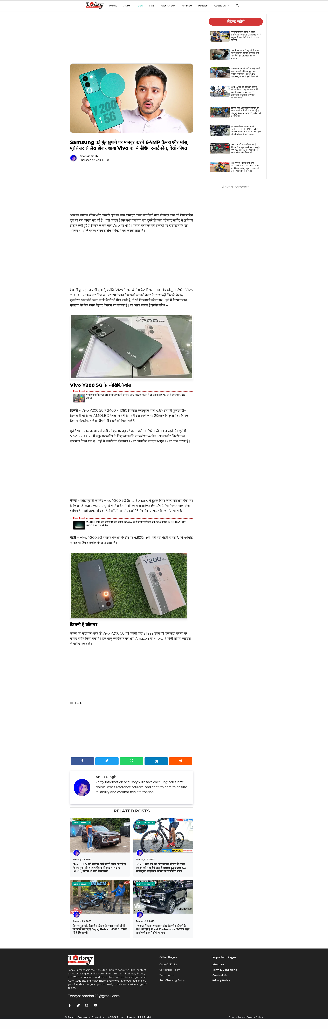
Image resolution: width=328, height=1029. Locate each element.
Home (113, 5)
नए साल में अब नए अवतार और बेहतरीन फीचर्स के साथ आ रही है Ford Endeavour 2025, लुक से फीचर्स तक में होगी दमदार (162, 929)
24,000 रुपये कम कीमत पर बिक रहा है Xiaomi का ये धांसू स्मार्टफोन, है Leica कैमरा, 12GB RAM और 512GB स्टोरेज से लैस (136, 523)
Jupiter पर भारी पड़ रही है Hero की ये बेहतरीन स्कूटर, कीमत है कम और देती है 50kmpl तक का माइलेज (246, 54)
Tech (139, 5)
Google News (237, 1017)
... (97, 796)
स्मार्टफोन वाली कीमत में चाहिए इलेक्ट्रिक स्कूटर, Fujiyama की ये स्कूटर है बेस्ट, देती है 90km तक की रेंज (246, 36)
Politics (203, 5)
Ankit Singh (90, 156)
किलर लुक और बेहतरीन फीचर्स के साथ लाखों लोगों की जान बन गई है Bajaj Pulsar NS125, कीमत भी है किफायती (100, 929)
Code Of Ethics (168, 964)
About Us (220, 5)
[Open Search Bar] (237, 6)
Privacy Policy (255, 1017)
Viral (151, 5)
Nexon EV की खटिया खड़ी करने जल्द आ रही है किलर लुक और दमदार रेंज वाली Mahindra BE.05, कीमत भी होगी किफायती (99, 867)
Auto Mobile (81, 822)
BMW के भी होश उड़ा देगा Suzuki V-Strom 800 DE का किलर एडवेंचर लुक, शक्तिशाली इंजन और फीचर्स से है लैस (245, 166)
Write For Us (166, 975)
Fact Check (168, 5)
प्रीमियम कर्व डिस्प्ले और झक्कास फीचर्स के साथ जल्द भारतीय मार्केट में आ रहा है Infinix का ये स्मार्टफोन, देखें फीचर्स (135, 396)
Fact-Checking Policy (172, 980)
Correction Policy (169, 969)
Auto (127, 5)
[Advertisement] (131, 40)
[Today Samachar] (95, 6)
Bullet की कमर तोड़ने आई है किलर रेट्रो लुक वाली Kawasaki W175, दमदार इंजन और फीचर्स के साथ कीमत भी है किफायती (245, 148)
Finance (186, 5)
